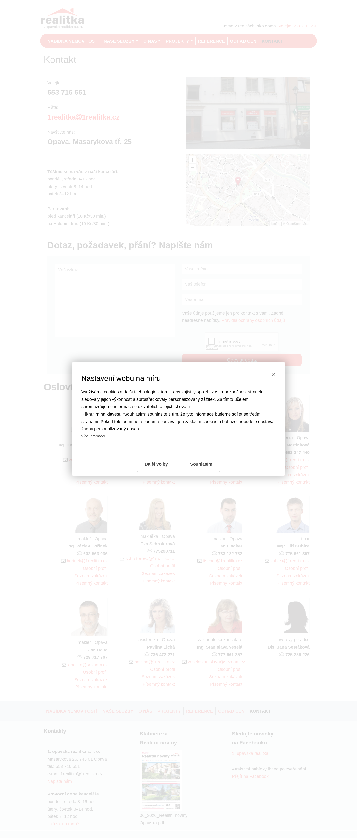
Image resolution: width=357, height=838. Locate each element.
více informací (93, 436)
